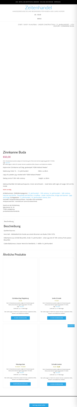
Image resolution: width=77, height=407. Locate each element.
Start (20, 25)
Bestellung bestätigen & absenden (29, 2)
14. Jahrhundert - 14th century (60, 193)
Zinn (49, 197)
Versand (8, 162)
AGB (17, 2)
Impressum (57, 2)
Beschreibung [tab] (9, 221)
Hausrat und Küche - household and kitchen (18, 195)
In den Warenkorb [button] (20, 318)
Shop (26, 25)
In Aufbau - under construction (42, 25)
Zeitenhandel (38, 7)
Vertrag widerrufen (38, 405)
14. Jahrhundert (36, 197)
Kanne (45, 197)
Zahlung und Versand (46, 2)
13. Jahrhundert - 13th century (63, 25)
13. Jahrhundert (25, 197)
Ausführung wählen (20, 384)
